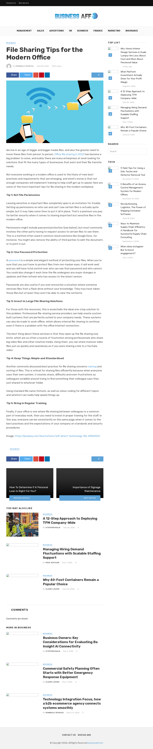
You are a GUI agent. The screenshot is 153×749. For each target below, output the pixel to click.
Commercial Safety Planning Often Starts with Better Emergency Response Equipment (71, 673)
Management (24, 31)
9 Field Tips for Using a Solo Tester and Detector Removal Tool (133, 171)
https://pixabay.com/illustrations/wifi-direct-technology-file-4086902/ (57, 435)
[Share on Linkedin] (47, 75)
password (14, 260)
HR (70, 31)
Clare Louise (52, 589)
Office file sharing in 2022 (69, 154)
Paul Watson (52, 563)
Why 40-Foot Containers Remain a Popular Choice (71, 582)
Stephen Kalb (53, 527)
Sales (40, 31)
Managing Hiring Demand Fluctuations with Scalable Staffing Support (72, 553)
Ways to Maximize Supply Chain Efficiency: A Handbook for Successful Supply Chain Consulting (134, 230)
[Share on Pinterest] (41, 75)
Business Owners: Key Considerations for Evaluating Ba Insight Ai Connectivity (70, 642)
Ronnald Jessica (25, 66)
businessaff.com (95, 743)
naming (92, 366)
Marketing (114, 31)
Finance (98, 31)
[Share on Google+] (35, 75)
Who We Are (24, 3)
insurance (132, 31)
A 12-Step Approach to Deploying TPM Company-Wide (70, 521)
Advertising (56, 31)
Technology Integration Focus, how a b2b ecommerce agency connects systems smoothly (72, 703)
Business (82, 31)
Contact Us (11, 3)
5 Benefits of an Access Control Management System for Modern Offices (133, 189)
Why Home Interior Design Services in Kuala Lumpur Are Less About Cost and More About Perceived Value (133, 55)
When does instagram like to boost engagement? (132, 250)
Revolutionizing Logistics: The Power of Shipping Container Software (133, 209)
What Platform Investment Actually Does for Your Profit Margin (131, 76)
